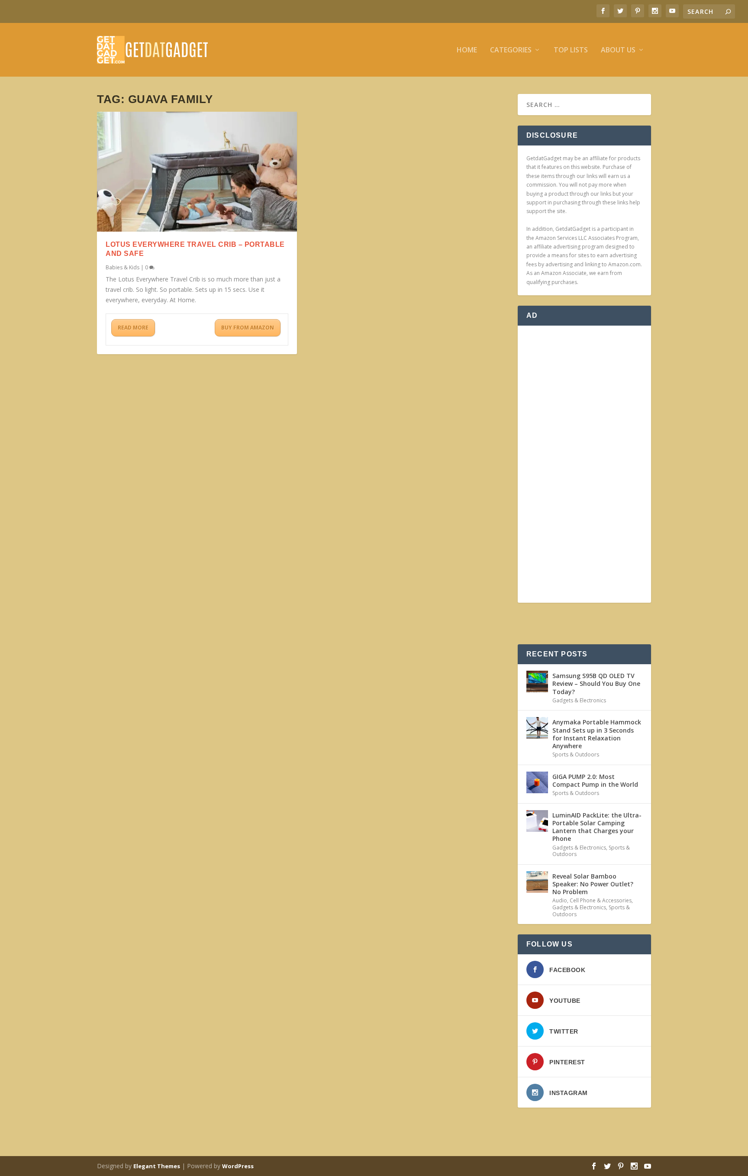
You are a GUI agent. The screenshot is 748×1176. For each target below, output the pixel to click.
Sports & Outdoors (575, 754)
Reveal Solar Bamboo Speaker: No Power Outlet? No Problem (592, 884)
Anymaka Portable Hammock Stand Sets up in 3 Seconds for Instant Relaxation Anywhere (596, 734)
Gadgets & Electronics (579, 700)
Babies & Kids (122, 267)
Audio (559, 900)
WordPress (238, 1166)
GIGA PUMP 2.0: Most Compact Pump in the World (595, 780)
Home (467, 50)
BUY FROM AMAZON (247, 327)
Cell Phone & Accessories (601, 900)
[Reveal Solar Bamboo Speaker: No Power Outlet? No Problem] (537, 882)
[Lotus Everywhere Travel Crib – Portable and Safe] (197, 172)
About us (618, 50)
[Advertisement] (584, 464)
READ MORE (133, 327)
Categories (511, 50)
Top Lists (571, 50)
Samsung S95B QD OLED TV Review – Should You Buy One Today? (596, 683)
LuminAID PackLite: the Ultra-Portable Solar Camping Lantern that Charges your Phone (597, 827)
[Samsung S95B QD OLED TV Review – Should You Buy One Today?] (537, 681)
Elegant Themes (156, 1166)
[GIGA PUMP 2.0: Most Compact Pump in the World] (537, 782)
